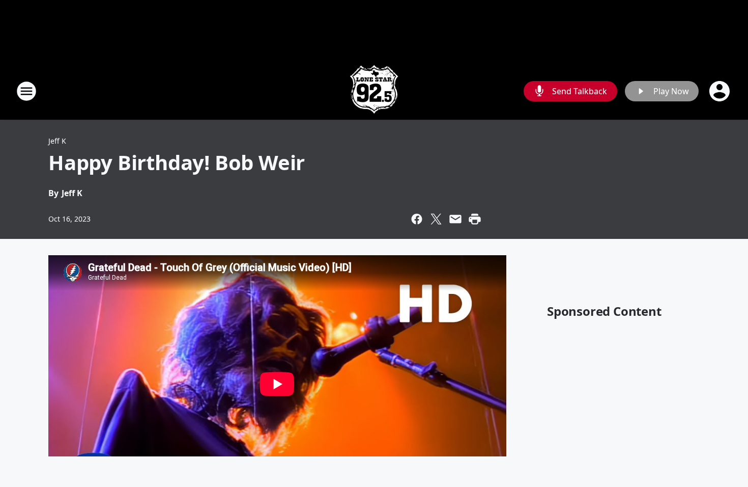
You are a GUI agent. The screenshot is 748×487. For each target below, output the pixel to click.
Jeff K (57, 141)
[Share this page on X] (436, 219)
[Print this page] (475, 219)
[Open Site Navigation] (26, 91)
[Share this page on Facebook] (417, 219)
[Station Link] (374, 91)
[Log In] (720, 91)
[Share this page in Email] (455, 219)
